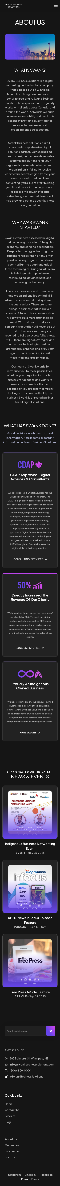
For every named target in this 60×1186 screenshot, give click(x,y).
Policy (35, 1179)
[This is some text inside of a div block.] (30, 812)
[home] (12, 6)
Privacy (26, 1179)
